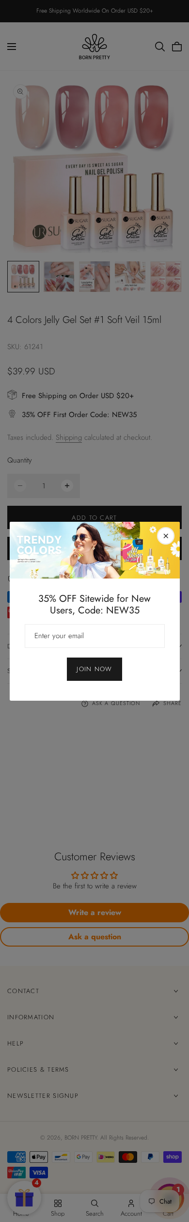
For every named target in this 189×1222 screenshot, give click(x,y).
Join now (94, 669)
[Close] (165, 536)
